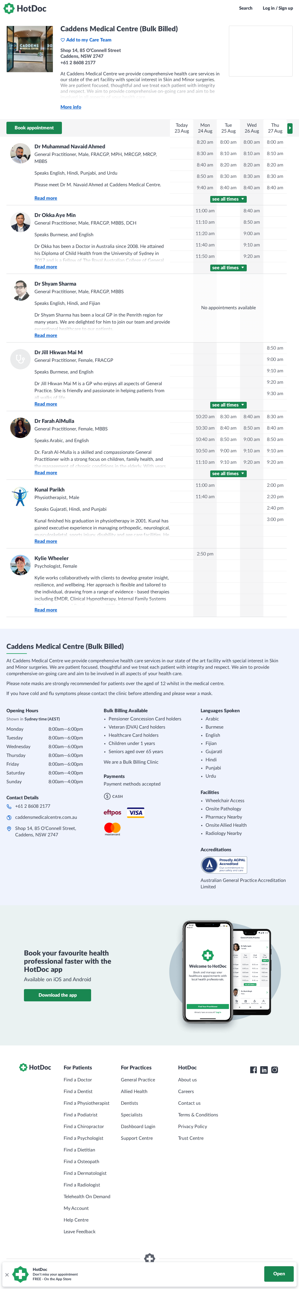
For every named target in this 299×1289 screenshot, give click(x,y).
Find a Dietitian (79, 1150)
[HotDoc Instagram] (274, 1070)
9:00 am (252, 233)
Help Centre (76, 1220)
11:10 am (205, 222)
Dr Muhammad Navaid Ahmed (69, 147)
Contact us (189, 1103)
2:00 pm (275, 485)
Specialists (131, 1115)
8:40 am (205, 165)
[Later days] (290, 128)
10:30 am (205, 428)
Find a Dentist (78, 1091)
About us (187, 1080)
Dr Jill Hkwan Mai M (58, 352)
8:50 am (205, 176)
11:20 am (205, 233)
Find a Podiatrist (81, 1115)
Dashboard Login (138, 1126)
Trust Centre (191, 1138)
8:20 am (205, 142)
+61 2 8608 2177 (32, 806)
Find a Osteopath (81, 1161)
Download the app (58, 995)
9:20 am (252, 256)
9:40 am (205, 187)
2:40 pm (275, 508)
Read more (45, 198)
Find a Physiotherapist (86, 1103)
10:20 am (205, 416)
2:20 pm (275, 496)
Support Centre (137, 1138)
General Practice (138, 1080)
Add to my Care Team (89, 40)
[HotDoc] (25, 8)
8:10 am (228, 153)
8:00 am (228, 142)
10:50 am (205, 451)
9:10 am (252, 245)
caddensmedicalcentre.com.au (46, 817)
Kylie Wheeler (51, 558)
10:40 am (205, 439)
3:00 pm (275, 519)
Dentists (129, 1103)
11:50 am (205, 256)
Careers (186, 1091)
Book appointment (34, 128)
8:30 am (205, 153)
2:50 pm (205, 554)
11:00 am (205, 211)
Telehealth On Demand (87, 1196)
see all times (226, 199)
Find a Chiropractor (84, 1126)
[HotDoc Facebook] (253, 1070)
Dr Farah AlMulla (54, 421)
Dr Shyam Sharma (55, 284)
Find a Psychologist (83, 1138)
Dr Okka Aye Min (55, 215)
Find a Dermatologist (85, 1173)
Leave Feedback (79, 1231)
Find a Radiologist (82, 1185)
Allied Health (134, 1091)
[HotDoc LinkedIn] (264, 1070)
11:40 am (205, 245)
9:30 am (275, 393)
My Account (76, 1208)
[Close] (6, 1274)
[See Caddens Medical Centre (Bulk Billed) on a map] (260, 51)
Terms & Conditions (198, 1115)
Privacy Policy (192, 1126)
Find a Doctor (78, 1080)
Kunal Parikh (49, 490)
